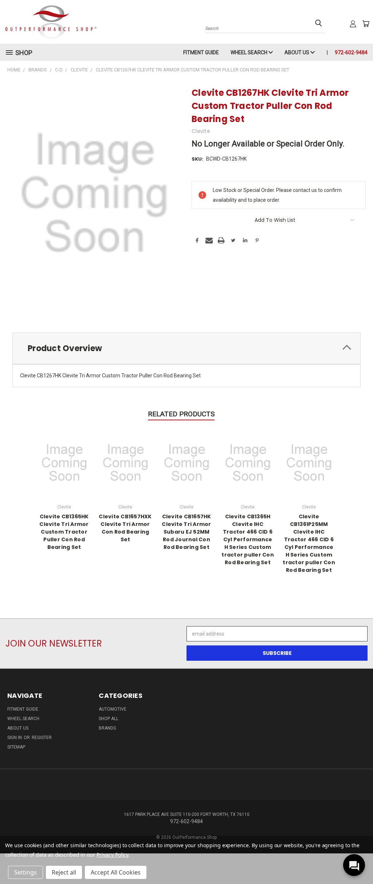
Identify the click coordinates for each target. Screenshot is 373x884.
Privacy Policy (112, 854)
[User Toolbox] (353, 23)
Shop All (108, 718)
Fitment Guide (201, 52)
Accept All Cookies (116, 872)
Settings (25, 872)
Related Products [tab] (181, 414)
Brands (107, 728)
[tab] (186, 348)
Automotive (112, 709)
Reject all (64, 872)
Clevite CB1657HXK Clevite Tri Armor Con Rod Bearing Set (125, 528)
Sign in (15, 737)
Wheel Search (249, 52)
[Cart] (365, 23)
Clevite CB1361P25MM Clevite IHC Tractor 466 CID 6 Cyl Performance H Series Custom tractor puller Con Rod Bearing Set (309, 543)
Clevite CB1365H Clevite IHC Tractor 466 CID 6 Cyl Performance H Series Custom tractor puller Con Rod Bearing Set (247, 539)
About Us (297, 52)
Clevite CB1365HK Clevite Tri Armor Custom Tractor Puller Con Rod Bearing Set (64, 532)
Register (42, 737)
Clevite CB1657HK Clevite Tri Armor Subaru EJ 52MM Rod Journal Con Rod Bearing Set (186, 532)
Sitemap (16, 747)
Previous (362, 861)
